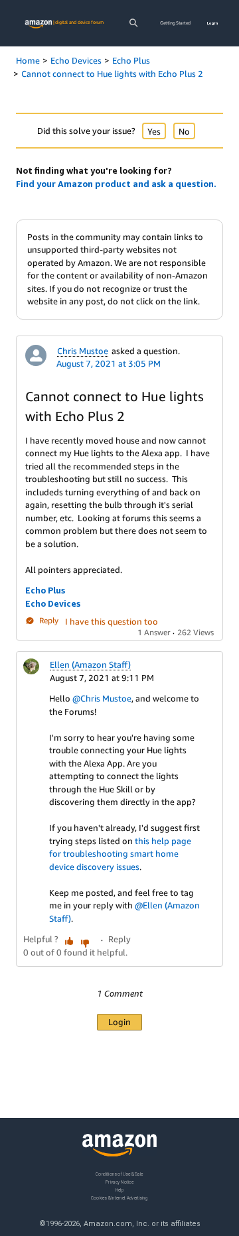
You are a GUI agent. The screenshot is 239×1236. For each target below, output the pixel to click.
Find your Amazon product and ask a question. (116, 183)
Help (120, 1189)
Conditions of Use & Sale (119, 1174)
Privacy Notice (119, 1181)
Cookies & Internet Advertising (119, 1197)
